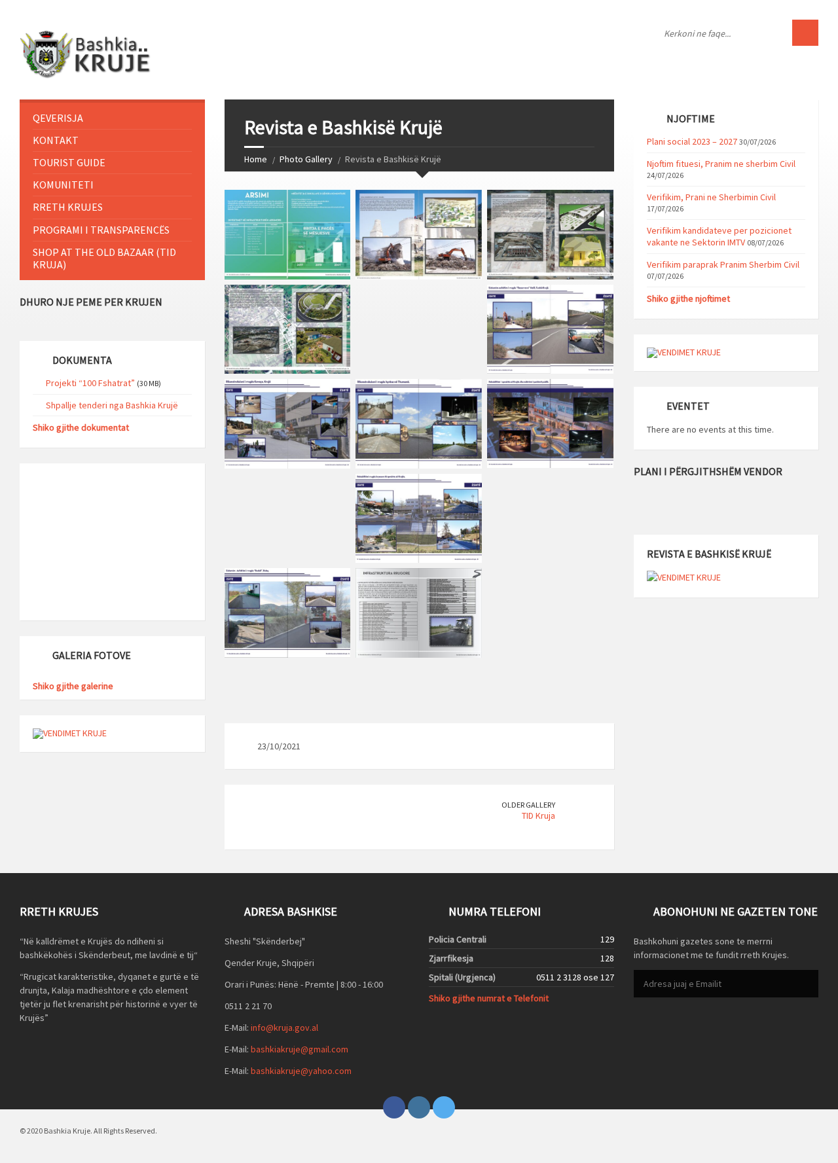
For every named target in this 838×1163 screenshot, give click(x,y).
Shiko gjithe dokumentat (81, 427)
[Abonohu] (805, 984)
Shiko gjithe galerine (73, 686)
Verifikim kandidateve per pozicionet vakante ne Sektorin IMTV (719, 236)
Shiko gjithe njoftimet (688, 298)
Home (255, 159)
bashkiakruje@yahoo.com (301, 1071)
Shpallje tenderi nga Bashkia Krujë (112, 405)
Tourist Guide (69, 162)
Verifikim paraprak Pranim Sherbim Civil (723, 264)
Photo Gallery (306, 159)
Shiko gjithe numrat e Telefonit (489, 998)
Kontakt (56, 140)
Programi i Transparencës (101, 229)
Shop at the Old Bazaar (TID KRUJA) (104, 258)
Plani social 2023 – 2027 (692, 141)
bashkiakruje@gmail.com (299, 1049)
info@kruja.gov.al (284, 1027)
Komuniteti (63, 184)
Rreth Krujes (68, 206)
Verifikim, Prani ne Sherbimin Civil (711, 197)
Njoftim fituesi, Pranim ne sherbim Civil (721, 164)
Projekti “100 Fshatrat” (90, 383)
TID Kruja (538, 815)
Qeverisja (58, 117)
